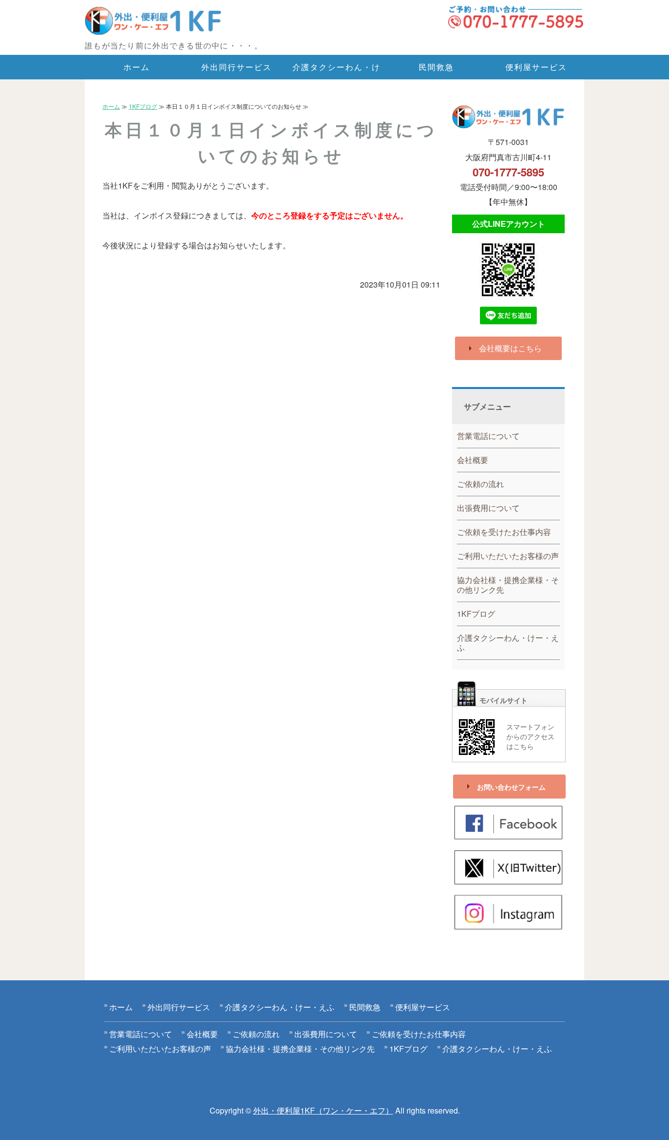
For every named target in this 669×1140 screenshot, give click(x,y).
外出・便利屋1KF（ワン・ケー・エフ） (323, 1110)
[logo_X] (508, 878)
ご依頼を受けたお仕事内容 (504, 531)
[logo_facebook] (508, 833)
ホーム (136, 67)
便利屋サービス (536, 67)
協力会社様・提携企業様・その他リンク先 (508, 584)
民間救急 (436, 67)
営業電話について (488, 435)
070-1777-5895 (508, 172)
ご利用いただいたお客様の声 (508, 555)
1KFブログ (143, 106)
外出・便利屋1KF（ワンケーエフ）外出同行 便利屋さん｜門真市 (168, 21)
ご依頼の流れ (480, 483)
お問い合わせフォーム (511, 787)
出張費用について (488, 507)
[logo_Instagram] (508, 923)
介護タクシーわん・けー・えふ (336, 70)
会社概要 (472, 459)
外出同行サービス (236, 67)
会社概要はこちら (510, 348)
